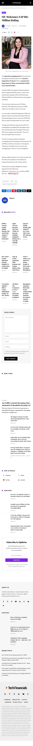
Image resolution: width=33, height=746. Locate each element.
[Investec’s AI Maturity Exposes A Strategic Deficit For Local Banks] (5, 496)
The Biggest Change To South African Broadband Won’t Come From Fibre (20, 418)
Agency (9, 25)
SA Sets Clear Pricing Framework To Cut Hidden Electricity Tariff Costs (21, 429)
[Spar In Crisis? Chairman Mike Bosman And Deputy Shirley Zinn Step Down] (16, 251)
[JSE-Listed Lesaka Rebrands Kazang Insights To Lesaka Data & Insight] (6, 251)
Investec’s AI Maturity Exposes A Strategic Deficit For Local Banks (20, 495)
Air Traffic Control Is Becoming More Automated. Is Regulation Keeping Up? (16, 404)
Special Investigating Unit (10, 184)
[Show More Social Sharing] (18, 32)
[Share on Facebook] (9, 32)
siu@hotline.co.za (14, 171)
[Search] (30, 3)
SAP (12, 181)
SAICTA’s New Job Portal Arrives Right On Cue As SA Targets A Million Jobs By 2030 (20, 629)
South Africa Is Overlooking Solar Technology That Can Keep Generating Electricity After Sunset (21, 439)
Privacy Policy (15, 566)
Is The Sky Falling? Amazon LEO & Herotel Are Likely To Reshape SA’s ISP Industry (20, 517)
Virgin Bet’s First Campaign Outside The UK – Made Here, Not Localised (20, 640)
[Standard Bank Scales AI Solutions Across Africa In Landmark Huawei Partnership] (5, 528)
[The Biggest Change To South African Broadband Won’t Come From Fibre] (5, 419)
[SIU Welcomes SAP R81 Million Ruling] (16, 68)
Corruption (6, 181)
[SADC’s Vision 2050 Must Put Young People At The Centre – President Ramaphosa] (27, 251)
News (3, 12)
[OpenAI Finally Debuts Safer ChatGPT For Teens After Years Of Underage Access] (27, 218)
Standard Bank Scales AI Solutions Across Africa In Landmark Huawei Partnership (21, 528)
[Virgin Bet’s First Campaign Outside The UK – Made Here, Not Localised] (5, 640)
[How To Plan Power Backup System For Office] (5, 619)
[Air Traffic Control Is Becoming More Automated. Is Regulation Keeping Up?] (16, 387)
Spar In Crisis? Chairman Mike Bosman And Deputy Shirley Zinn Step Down (16, 263)
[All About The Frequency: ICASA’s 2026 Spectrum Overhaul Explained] (16, 278)
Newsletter (16, 699)
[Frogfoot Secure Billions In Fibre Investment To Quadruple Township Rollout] (5, 506)
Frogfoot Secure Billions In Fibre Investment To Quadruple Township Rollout (20, 506)
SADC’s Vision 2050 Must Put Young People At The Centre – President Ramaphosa (27, 263)
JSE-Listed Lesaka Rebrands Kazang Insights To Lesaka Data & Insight (5, 262)
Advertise (8, 702)
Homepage (7, 699)
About (26, 702)
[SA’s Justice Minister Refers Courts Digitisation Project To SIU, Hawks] (6, 278)
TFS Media (23, 706)
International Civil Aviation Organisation (15, 408)
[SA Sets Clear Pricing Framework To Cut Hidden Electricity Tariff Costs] (5, 429)
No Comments (23, 25)
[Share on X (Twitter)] (11, 32)
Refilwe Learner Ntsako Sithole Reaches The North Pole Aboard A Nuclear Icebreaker (6, 231)
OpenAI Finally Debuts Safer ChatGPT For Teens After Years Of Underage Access (27, 230)
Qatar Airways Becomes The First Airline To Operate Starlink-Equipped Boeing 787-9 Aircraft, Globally (16, 233)
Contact (24, 699)
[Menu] (3, 3)
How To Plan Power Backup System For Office (18, 618)
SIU (16, 181)
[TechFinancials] (16, 2)
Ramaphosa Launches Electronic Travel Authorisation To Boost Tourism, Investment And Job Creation (27, 292)
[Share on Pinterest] (14, 32)
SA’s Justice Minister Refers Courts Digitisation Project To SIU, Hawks (5, 289)
